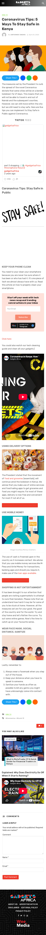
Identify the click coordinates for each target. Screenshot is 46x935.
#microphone (10, 168)
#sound (21, 168)
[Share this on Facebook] (22, 77)
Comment (7, 835)
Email (5, 866)
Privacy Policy (23, 911)
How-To (5, 15)
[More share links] (35, 77)
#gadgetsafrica (33, 165)
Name (6, 857)
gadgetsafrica (11, 171)
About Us (13, 904)
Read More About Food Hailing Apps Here (19, 505)
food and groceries (14, 478)
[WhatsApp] (29, 77)
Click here (6, 339)
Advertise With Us (28, 904)
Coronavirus (11, 718)
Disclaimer (13, 908)
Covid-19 (21, 718)
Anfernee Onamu (18, 35)
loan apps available (27, 573)
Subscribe (23, 317)
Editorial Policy (29, 908)
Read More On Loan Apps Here (15, 580)
